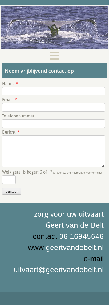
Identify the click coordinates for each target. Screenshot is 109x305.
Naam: (10, 83)
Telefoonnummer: (18, 116)
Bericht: (11, 132)
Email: (9, 99)
